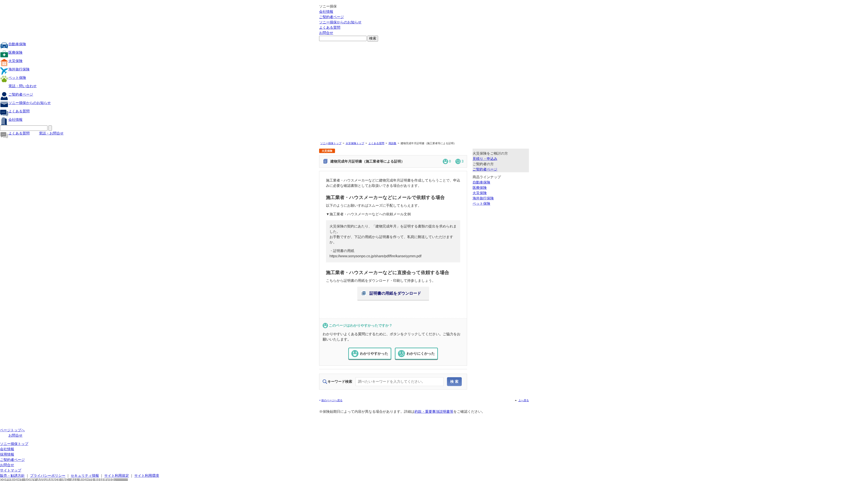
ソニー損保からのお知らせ (340, 22)
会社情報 (326, 11)
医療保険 (15, 52)
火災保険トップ (355, 143)
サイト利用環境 (146, 475)
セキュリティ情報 (85, 475)
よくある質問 (329, 27)
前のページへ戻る (332, 400)
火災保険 (15, 61)
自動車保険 (17, 44)
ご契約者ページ (331, 17)
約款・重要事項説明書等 (434, 411)
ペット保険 (17, 78)
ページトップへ (12, 430)
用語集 (392, 143)
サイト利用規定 (116, 475)
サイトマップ (10, 470)
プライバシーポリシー (47, 475)
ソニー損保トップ (330, 143)
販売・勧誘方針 (12, 475)
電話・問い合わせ (22, 86)
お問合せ (326, 33)
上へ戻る (523, 400)
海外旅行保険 (19, 69)
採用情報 (7, 454)
